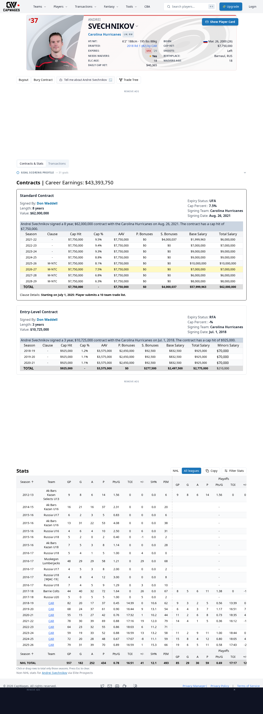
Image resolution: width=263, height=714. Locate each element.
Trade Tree (131, 80)
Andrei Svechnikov (54, 673)
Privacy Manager (195, 686)
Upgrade (233, 6)
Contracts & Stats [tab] (31, 163)
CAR (51, 603)
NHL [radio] (176, 471)
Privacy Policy (220, 686)
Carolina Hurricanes (104, 34)
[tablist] (42, 163)
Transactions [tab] (57, 163)
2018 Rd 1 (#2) (136, 46)
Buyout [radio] (23, 80)
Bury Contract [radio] (43, 80)
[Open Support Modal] (124, 686)
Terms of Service (248, 686)
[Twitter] (102, 686)
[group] (35, 80)
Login (252, 6)
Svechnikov (111, 26)
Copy (214, 471)
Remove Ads (131, 91)
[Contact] (110, 686)
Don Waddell (47, 203)
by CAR (152, 46)
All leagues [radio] (191, 471)
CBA (147, 6)
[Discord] (117, 686)
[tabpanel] (131, 422)
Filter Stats (236, 471)
